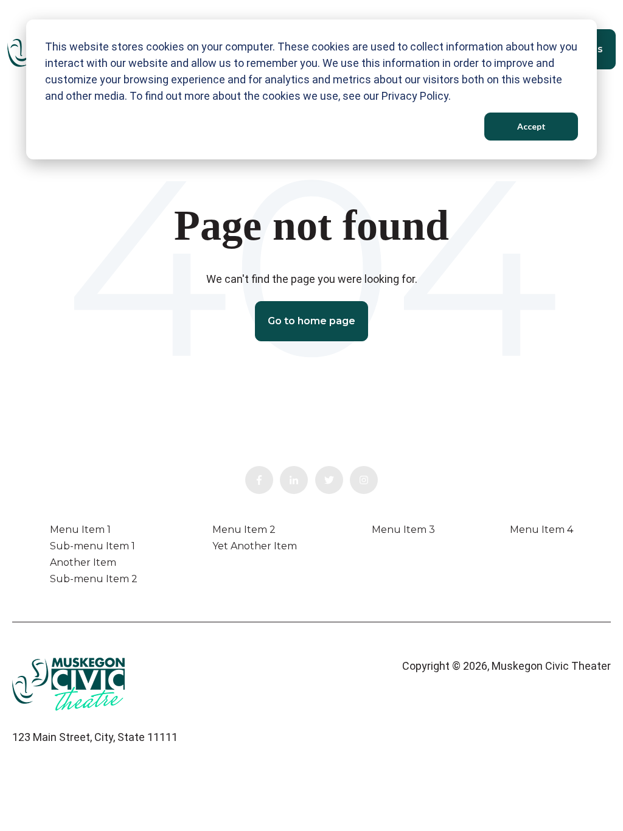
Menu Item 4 (541, 529)
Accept (531, 126)
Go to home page (311, 321)
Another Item (83, 562)
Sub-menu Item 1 (92, 546)
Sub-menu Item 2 (93, 579)
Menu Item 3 (403, 529)
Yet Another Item (254, 546)
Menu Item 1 (80, 529)
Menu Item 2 (244, 529)
